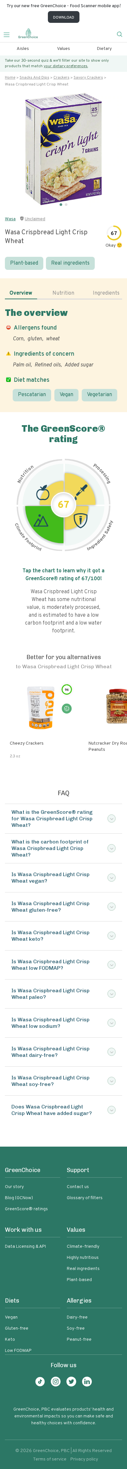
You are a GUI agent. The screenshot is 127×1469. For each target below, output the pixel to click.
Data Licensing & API (25, 1246)
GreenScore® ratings (26, 1209)
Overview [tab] (20, 293)
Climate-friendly (83, 1246)
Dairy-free (77, 1317)
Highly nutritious (83, 1257)
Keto (10, 1339)
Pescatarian (32, 395)
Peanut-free (79, 1339)
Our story (14, 1187)
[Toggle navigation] (9, 34)
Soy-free (76, 1328)
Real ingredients (70, 263)
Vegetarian (99, 395)
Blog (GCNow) (19, 1198)
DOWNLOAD (63, 17)
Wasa (10, 219)
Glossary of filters (85, 1198)
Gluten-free (16, 1328)
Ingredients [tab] (106, 293)
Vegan (66, 395)
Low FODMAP (18, 1350)
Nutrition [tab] (63, 293)
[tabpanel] (63, 354)
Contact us (78, 1187)
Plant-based (24, 263)
